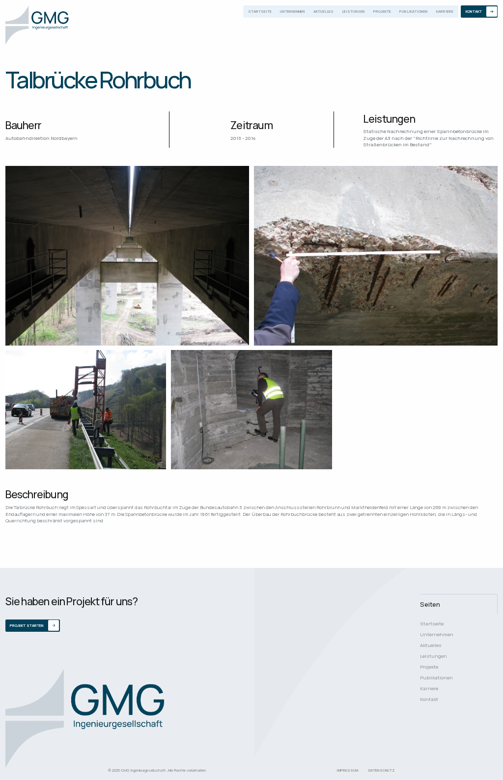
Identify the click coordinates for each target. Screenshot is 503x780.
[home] (37, 25)
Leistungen (353, 11)
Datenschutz (381, 770)
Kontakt (429, 699)
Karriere (444, 11)
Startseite (260, 11)
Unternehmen (292, 11)
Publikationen (413, 11)
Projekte (382, 11)
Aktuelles (323, 11)
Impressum (347, 770)
